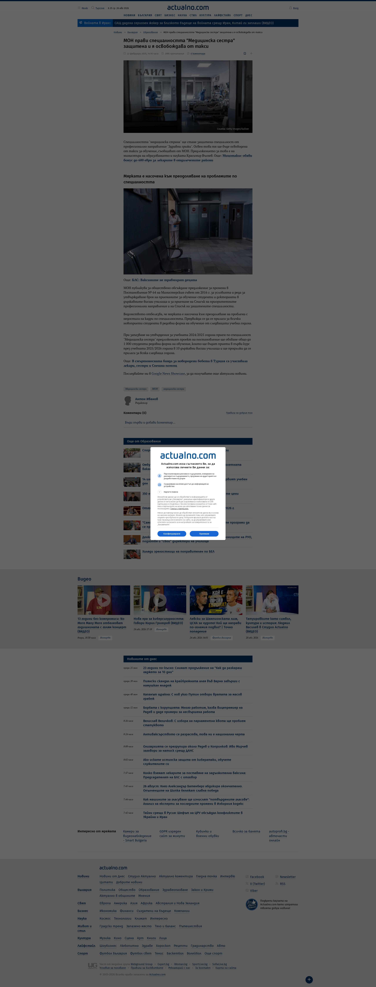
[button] (188, 492)
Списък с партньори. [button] (179, 508)
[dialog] (188, 493)
